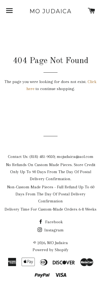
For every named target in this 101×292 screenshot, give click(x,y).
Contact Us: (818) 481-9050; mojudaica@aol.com (50, 156)
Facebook (53, 221)
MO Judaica (50, 11)
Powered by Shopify (50, 249)
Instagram (53, 230)
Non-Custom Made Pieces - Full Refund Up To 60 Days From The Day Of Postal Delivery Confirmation (50, 194)
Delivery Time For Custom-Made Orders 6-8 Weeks (50, 209)
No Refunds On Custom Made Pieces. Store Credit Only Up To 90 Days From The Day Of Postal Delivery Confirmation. (50, 171)
